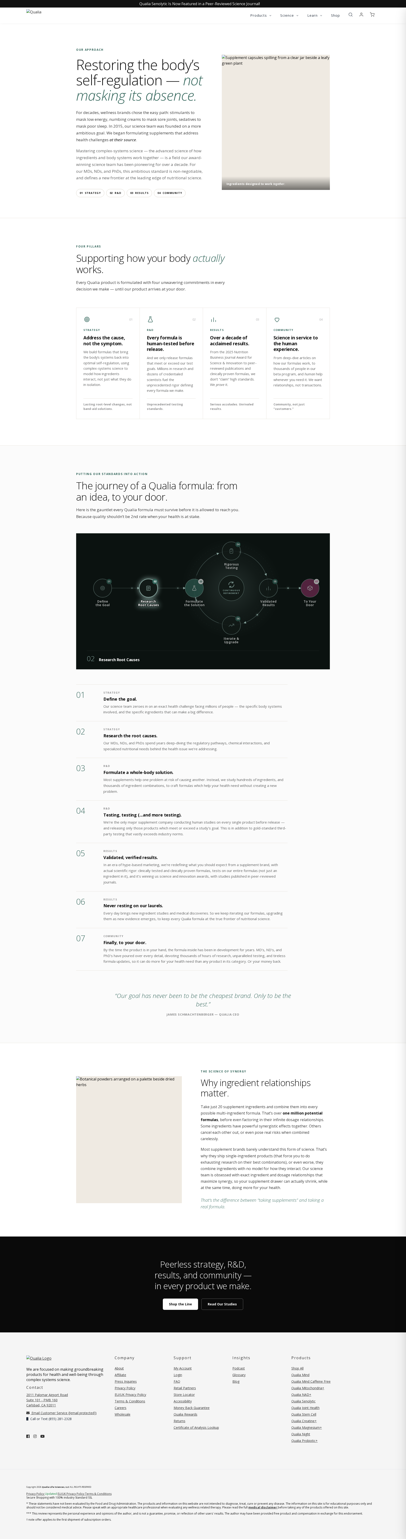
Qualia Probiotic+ (304, 1440)
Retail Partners (185, 1388)
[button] (350, 14)
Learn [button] (313, 15)
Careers (120, 1408)
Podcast (238, 1368)
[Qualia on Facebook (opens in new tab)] (28, 1436)
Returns (179, 1421)
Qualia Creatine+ (304, 1421)
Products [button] (259, 15)
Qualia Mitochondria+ (307, 1388)
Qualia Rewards (185, 1414)
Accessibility (183, 1401)
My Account (183, 1368)
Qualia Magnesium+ (306, 1427)
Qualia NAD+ (301, 1394)
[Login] (361, 14)
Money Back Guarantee (192, 1408)
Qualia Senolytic (303, 1401)
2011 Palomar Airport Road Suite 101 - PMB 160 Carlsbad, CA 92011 (47, 1400)
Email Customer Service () (64, 1413)
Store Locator (184, 1394)
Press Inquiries (126, 1381)
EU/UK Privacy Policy (130, 1394)
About (119, 1368)
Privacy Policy (125, 1388)
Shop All (297, 1368)
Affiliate (120, 1375)
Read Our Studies (222, 1304)
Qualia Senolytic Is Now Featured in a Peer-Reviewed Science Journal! (199, 3)
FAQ (177, 1381)
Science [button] (287, 15)
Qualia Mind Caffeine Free (311, 1381)
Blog (235, 1381)
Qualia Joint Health (305, 1408)
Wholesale (122, 1414)
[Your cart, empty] (372, 14)
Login (178, 1375)
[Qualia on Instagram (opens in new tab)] (35, 1436)
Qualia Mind (300, 1375)
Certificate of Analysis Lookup (196, 1427)
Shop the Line (180, 1304)
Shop (335, 15)
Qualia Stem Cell (303, 1414)
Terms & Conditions (130, 1401)
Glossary (239, 1375)
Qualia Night (300, 1434)
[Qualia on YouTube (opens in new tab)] (42, 1436)
